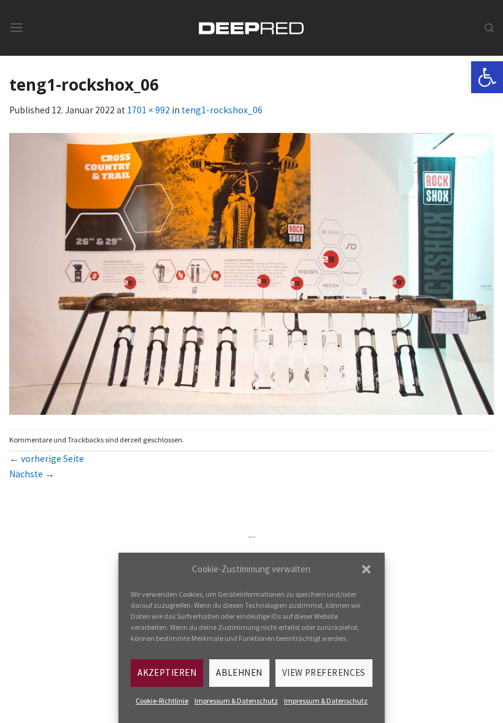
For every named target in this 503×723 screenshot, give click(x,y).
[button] (366, 569)
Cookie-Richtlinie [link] (162, 700)
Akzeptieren (166, 672)
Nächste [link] (32, 474)
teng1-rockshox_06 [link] (222, 110)
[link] (487, 77)
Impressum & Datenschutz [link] (236, 700)
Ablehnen (239, 672)
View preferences (324, 672)
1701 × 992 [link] (148, 110)
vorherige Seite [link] (46, 458)
